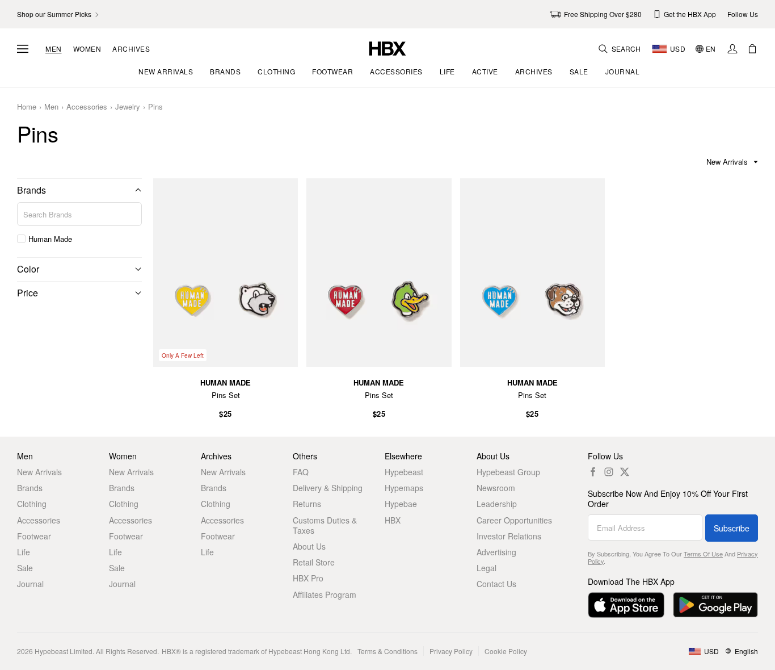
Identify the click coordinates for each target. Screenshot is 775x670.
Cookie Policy (506, 651)
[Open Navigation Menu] (22, 49)
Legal (486, 568)
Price (27, 292)
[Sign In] (732, 49)
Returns (307, 504)
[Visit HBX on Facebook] (593, 472)
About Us (309, 546)
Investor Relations (509, 536)
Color (28, 268)
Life (23, 552)
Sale (25, 568)
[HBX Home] (387, 47)
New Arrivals (39, 472)
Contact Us (496, 584)
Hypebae (401, 504)
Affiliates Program (324, 594)
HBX (393, 520)
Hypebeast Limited (63, 651)
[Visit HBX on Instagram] (609, 472)
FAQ (301, 472)
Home (26, 107)
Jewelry (127, 107)
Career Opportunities (514, 520)
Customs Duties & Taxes (325, 525)
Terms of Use (703, 553)
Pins (155, 107)
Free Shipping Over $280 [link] (603, 14)
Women (87, 48)
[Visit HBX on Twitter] (625, 472)
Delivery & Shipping (328, 488)
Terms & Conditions (387, 651)
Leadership (497, 504)
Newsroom (496, 488)
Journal (30, 584)
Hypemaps (404, 488)
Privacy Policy (451, 651)
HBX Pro (308, 578)
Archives (131, 48)
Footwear (34, 536)
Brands (31, 189)
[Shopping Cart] (752, 49)
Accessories (86, 107)
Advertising (496, 552)
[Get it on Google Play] (715, 605)
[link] (58, 14)
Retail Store (314, 562)
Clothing (32, 504)
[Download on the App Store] (626, 605)
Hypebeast (404, 472)
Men (53, 48)
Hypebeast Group (508, 472)
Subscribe (731, 528)
